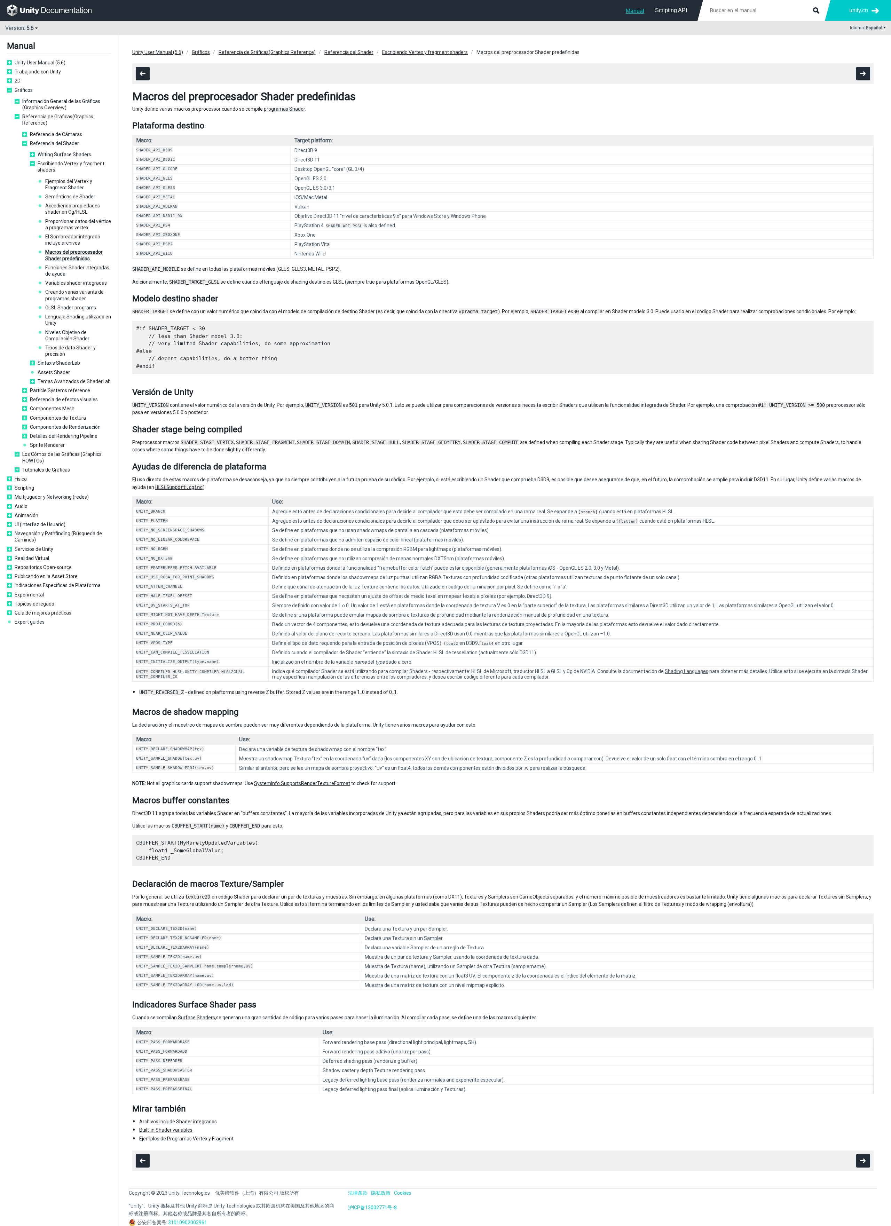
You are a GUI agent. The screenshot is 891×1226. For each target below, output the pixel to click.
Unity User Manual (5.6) (40, 62)
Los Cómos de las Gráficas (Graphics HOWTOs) (62, 457)
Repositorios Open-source (43, 567)
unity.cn (858, 10)
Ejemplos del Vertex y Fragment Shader (68, 184)
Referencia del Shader (54, 143)
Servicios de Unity (34, 549)
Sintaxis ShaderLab (59, 363)
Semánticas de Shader (70, 196)
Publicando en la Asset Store (46, 576)
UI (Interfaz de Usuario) (40, 524)
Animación (26, 515)
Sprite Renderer (47, 445)
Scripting (24, 488)
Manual (635, 11)
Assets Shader (54, 372)
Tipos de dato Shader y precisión (70, 351)
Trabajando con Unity (38, 71)
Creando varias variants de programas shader (74, 295)
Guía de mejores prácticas (43, 613)
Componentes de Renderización (65, 427)
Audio (21, 506)
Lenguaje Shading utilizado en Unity (78, 320)
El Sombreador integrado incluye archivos (72, 240)
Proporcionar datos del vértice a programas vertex (78, 224)
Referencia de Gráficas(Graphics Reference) (57, 120)
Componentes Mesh (52, 408)
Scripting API (671, 10)
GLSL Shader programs (70, 307)
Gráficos (24, 90)
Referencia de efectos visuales (64, 399)
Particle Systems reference (60, 390)
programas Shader (284, 109)
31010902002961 (187, 1222)
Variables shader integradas (76, 283)
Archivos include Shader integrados (178, 1121)
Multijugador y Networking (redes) (52, 497)
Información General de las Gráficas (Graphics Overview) (61, 104)
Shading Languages (686, 671)
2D (18, 81)
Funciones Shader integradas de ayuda (77, 271)
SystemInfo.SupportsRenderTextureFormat (302, 783)
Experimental (29, 595)
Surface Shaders (196, 1017)
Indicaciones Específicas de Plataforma (58, 585)
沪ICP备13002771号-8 (372, 1207)
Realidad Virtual (32, 558)
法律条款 (358, 1193)
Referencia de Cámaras (56, 134)
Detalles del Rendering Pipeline (63, 436)
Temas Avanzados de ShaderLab (74, 381)
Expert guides (30, 622)
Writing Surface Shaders (64, 154)
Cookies (402, 1193)
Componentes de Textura (58, 418)
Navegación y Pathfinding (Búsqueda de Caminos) (58, 537)
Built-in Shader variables (165, 1130)
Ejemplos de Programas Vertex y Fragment (186, 1138)
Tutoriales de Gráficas (46, 470)
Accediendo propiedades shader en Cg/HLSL (72, 209)
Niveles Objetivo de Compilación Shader (67, 335)
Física (21, 479)
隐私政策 (381, 1193)
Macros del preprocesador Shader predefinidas (74, 255)
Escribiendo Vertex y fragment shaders (71, 167)
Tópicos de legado (34, 604)
